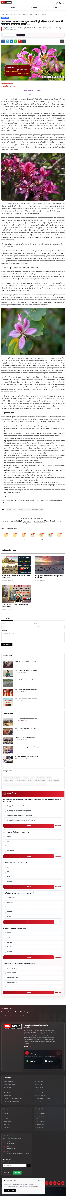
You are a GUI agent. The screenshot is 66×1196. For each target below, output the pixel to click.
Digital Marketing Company (42, 1098)
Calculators (7, 1090)
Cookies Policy (40, 1122)
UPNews (49, 777)
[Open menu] (53, 2)
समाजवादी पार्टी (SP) (11, 973)
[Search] (63, 2)
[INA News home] (6, 3)
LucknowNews (40, 777)
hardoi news (18, 777)
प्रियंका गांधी (9, 912)
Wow (59, 539)
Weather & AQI (39, 1087)
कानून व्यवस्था (10, 942)
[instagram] (50, 1183)
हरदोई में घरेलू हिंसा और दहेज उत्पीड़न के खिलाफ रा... (26, 670)
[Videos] (56, 2)
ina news (26, 777)
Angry (41, 539)
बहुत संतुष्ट (9, 867)
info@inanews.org (11, 1148)
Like (6, 539)
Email (35, 624)
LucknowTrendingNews (53, 780)
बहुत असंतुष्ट (9, 881)
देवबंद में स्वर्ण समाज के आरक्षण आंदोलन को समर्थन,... (27, 689)
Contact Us (38, 1101)
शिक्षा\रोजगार (7, 1127)
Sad (50, 539)
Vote (29, 825)
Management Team (9, 1084)
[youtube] (58, 1183)
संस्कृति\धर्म (6, 1124)
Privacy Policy (40, 1116)
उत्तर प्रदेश (6, 1113)
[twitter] (46, 1183)
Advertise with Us (40, 1084)
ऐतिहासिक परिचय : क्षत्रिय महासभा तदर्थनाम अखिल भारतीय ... (15, 606)
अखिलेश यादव (10, 902)
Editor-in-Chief (39, 1081)
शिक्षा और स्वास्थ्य (10, 947)
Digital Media (38, 1090)
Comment (4, 631)
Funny (32, 539)
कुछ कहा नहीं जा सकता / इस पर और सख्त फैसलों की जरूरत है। (21, 820)
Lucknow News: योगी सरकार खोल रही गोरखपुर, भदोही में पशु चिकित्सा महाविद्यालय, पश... (49, 522)
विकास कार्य (9, 952)
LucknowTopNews (8, 780)
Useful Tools (7, 1087)
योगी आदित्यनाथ (10, 897)
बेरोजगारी (9, 933)
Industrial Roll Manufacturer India (13, 1098)
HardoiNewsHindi (8, 784)
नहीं (7, 846)
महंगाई (8, 937)
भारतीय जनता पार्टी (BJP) (12, 968)
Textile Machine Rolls (40, 1096)
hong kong (35, 509)
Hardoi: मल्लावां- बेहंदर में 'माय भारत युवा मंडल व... (26, 738)
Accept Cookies (10, 1190)
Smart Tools (4, 1016)
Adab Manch (7, 1096)
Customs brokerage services (11, 1101)
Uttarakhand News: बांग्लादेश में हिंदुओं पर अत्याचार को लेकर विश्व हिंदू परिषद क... (17, 522)
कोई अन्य (9, 916)
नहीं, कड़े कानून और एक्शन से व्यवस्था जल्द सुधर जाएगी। (19, 811)
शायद (8, 841)
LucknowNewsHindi (28, 784)
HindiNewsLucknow (41, 784)
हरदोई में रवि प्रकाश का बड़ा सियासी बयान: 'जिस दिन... (27, 728)
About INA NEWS (8, 1081)
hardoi (32, 777)
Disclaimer (39, 1119)
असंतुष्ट (8, 876)
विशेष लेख (9, 509)
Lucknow (30, 780)
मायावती (8, 907)
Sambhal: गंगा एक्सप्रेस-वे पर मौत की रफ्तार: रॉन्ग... (26, 719)
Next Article (37, 518)
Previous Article (27, 518)
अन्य (8, 987)
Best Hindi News (8, 1093)
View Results (58, 825)
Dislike (14, 539)
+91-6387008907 (10, 1143)
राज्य (5, 1116)
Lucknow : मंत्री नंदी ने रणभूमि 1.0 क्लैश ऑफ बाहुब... (27, 747)
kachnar (28, 509)
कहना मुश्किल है (10, 851)
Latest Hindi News (8, 777)
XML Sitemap (40, 1127)
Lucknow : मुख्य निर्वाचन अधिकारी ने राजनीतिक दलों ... (27, 756)
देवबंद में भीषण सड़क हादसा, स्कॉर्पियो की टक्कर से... (26, 699)
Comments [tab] (7, 618)
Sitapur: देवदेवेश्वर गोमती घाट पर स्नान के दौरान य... (26, 680)
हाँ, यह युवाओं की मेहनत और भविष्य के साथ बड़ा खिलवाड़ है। (20, 806)
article (14, 509)
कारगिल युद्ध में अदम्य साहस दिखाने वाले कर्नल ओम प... (27, 661)
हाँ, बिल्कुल (9, 836)
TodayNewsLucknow (40, 780)
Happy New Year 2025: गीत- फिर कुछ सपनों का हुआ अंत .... (49, 577)
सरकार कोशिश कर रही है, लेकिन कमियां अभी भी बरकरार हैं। (20, 815)
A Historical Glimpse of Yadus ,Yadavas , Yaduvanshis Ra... (16, 577)
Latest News (22, 1016)
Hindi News (18, 784)
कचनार (41, 509)
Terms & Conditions (42, 1113)
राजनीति (6, 1119)
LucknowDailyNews (20, 780)
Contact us (7, 1172)
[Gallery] (60, 2)
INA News (21, 509)
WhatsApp (17, 1172)
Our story (27, 1046)
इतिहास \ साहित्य (9, 14)
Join (28, 1165)
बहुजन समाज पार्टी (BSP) (12, 977)
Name (3, 624)
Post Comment (7, 644)
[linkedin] (54, 1183)
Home (2, 14)
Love (23, 539)
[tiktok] (62, 1183)
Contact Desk (13, 1016)
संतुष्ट (8, 872)
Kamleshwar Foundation (41, 1093)
